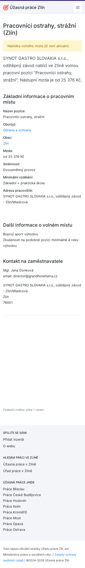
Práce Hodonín (14, 501)
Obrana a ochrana (17, 130)
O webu (9, 446)
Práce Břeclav (14, 489)
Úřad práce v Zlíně (17, 471)
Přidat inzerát (13, 439)
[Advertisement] (42, 361)
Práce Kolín (11, 506)
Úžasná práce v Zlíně (19, 464)
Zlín (6, 143)
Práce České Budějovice (22, 495)
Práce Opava (13, 524)
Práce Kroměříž (15, 512)
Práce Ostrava (14, 529)
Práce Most (12, 518)
